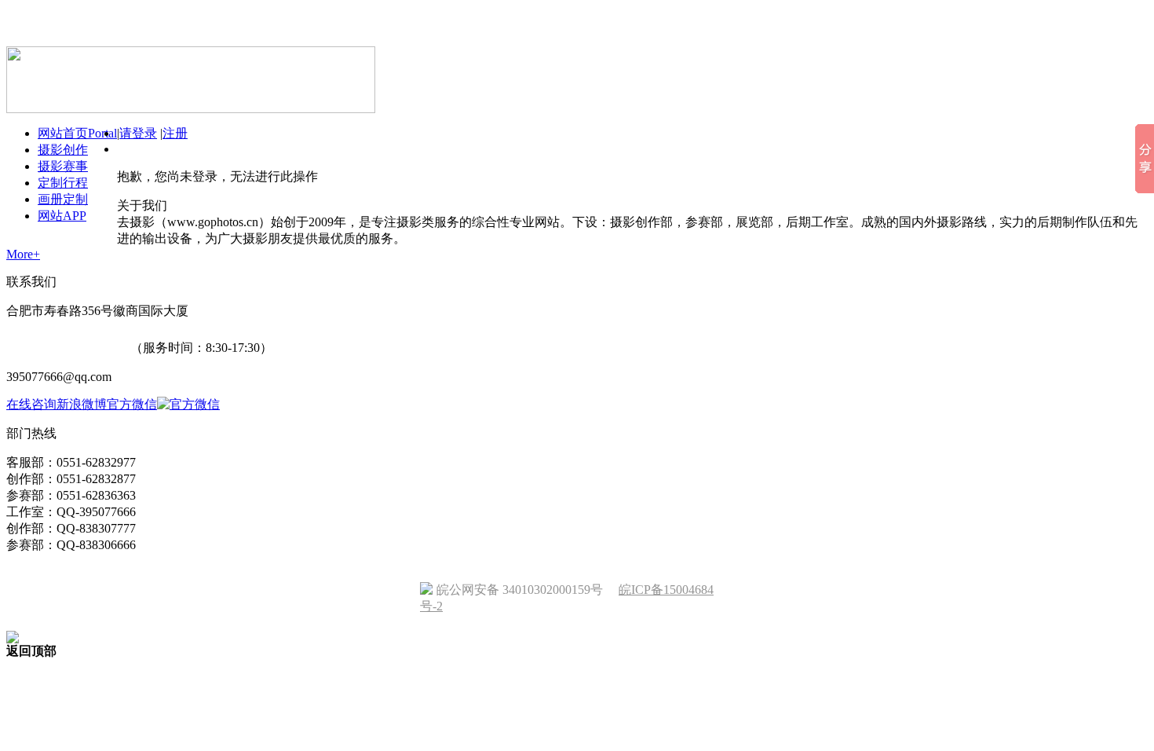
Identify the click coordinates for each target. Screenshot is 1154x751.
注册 (175, 133)
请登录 (138, 133)
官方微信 (132, 404)
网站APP (62, 215)
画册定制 (63, 199)
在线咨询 (31, 404)
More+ (23, 254)
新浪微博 (82, 404)
